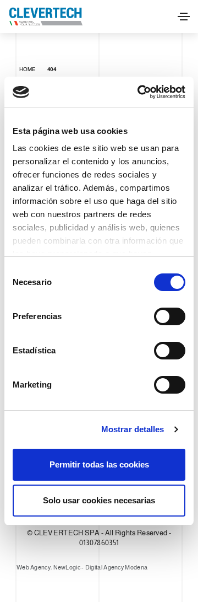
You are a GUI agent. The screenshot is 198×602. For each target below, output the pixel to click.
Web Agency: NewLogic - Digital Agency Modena (81, 567)
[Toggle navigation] (184, 16)
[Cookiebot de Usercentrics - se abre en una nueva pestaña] (139, 92)
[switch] (169, 316)
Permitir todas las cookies (99, 464)
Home (27, 69)
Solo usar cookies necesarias (99, 500)
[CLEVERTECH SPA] (45, 16)
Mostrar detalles (132, 429)
